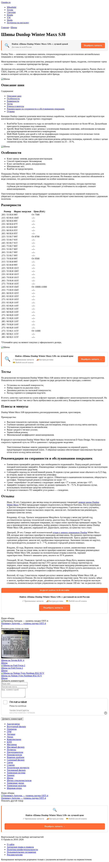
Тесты (10, 103)
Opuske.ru (6, 2)
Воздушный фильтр (16, 726)
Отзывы (11, 111)
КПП (9, 742)
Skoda (9, 20)
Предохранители (15, 752)
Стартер (11, 765)
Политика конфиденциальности (22, 849)
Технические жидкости (18, 767)
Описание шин (14, 96)
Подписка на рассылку (18, 22)
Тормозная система (16, 773)
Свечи (10, 762)
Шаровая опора (14, 788)
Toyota (10, 10)
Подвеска (11, 749)
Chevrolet (11, 12)
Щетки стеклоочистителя (19, 780)
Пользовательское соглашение (21, 852)
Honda (10, 15)
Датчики (11, 734)
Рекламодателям (15, 854)
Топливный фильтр (16, 770)
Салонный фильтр (15, 760)
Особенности (13, 98)
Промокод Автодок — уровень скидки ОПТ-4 (23, 623)
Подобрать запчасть (93, 45)
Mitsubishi (11, 7)
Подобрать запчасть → (91, 359)
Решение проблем (15, 757)
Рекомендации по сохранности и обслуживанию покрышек (36, 109)
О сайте (10, 844)
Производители (14, 755)
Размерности (13, 101)
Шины (4, 663)
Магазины (12, 744)
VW (9, 17)
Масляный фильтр (15, 747)
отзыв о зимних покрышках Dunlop (70, 532)
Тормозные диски (15, 783)
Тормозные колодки (16, 785)
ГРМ (9, 731)
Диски (10, 737)
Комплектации (14, 739)
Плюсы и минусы (15, 106)
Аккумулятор (13, 724)
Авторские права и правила (20, 847)
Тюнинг (11, 775)
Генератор (12, 729)
